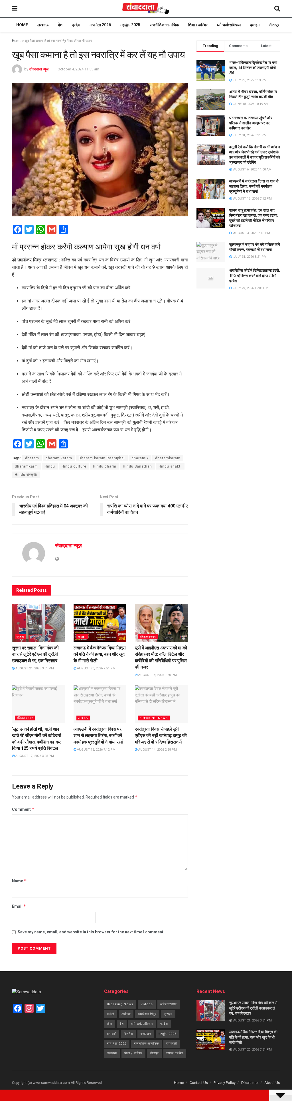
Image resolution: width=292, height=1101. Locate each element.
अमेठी (110, 1014)
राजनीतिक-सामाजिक (164, 25)
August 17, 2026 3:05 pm (34, 756)
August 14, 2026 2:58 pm (157, 749)
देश (60, 25)
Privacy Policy (225, 1082)
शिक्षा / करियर (198, 25)
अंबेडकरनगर (147, 637)
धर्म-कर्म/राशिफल (229, 25)
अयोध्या (126, 1014)
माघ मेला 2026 (100, 25)
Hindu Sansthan (137, 466)
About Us (272, 1082)
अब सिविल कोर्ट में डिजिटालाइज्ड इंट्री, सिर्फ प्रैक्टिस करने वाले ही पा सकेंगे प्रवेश (254, 275)
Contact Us (199, 1082)
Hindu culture (74, 466)
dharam (32, 458)
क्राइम (254, 25)
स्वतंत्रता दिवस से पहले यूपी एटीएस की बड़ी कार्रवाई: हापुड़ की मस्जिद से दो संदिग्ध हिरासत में (160, 735)
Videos (147, 1004)
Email (19, 906)
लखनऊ (42, 25)
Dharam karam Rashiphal (102, 458)
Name (19, 880)
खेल (109, 1024)
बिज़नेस (128, 1034)
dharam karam (59, 458)
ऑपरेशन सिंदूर (147, 1014)
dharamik (140, 458)
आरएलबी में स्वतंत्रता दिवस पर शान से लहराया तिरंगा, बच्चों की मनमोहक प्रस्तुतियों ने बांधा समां (98, 735)
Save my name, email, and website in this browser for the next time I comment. (91, 932)
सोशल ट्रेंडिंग (174, 1053)
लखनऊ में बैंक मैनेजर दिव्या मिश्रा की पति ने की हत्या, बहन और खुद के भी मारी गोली (100, 654)
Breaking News (153, 718)
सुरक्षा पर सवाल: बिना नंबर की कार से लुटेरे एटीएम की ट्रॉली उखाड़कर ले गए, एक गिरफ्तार (35, 654)
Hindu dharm (104, 466)
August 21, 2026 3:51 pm (34, 668)
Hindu (49, 466)
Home (22, 25)
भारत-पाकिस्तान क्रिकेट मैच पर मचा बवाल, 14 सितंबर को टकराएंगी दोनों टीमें (253, 67)
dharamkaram (168, 458)
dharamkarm (26, 466)
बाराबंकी (111, 1034)
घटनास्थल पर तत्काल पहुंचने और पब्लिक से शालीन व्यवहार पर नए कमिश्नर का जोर (250, 123)
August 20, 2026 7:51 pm (95, 668)
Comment (23, 809)
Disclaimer (250, 1082)
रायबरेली (171, 1043)
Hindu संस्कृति (26, 475)
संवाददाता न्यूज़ (38, 69)
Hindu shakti (170, 466)
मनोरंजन (145, 1034)
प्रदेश (76, 25)
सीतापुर (274, 25)
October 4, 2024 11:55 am (78, 69)
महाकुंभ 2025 (130, 25)
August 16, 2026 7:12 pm (95, 749)
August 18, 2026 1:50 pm (157, 675)
